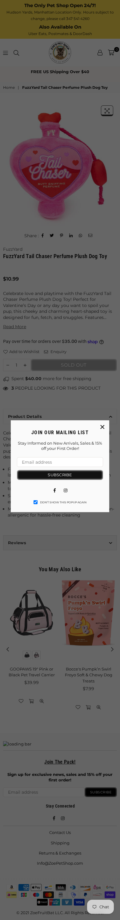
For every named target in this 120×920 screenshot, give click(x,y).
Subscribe (60, 474)
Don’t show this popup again (63, 502)
